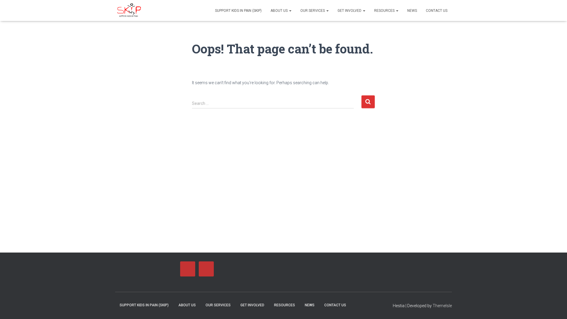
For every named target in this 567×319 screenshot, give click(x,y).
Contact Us (436, 11)
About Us (280, 11)
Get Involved (350, 11)
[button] (290, 11)
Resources (384, 11)
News (412, 11)
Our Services (313, 11)
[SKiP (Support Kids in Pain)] (129, 10)
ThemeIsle (442, 305)
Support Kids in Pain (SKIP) (238, 11)
